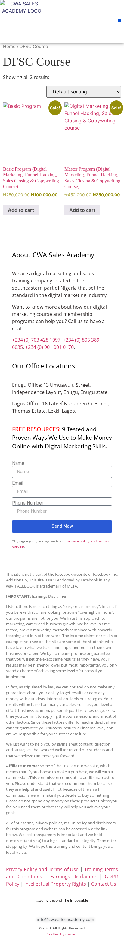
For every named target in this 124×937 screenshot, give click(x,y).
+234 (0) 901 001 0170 (49, 347)
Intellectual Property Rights (55, 884)
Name (18, 463)
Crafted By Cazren (62, 934)
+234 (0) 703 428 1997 (36, 340)
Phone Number (27, 503)
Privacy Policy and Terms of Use (42, 869)
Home (9, 46)
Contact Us (103, 884)
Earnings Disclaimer (73, 876)
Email (17, 483)
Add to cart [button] (21, 210)
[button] (119, 20)
